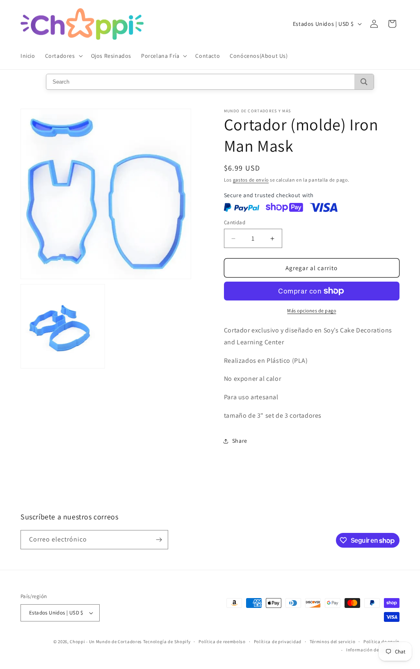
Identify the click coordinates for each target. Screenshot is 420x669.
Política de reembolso (222, 641)
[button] (63, 55)
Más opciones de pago (311, 310)
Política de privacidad (277, 641)
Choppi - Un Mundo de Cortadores (106, 641)
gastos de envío (251, 180)
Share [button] (239, 440)
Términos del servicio (333, 641)
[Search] (364, 81)
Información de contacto (372, 650)
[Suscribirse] (159, 539)
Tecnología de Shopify (167, 641)
